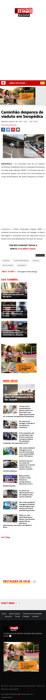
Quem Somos (14, 613)
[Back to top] (40, 694)
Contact (35, 616)
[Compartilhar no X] (8, 130)
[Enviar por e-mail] (18, 130)
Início (4, 613)
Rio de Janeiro (8, 265)
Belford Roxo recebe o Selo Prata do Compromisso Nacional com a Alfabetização (17, 481)
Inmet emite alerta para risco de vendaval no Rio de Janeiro (19, 397)
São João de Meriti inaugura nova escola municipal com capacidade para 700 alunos (27, 452)
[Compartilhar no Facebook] (3, 130)
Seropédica (22, 265)
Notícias (36, 261)
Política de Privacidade (32, 613)
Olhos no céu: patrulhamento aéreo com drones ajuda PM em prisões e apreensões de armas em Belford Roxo (19, 521)
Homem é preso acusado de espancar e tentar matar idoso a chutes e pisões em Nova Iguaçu (19, 466)
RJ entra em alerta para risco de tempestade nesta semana (26, 494)
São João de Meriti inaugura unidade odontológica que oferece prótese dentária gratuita (27, 506)
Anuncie (8, 616)
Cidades (26, 616)
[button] (3, 83)
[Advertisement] (23, 56)
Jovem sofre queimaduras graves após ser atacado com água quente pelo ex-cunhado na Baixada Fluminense (18, 411)
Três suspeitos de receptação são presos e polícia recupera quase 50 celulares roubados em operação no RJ (18, 438)
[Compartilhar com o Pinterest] (13, 130)
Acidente (6, 261)
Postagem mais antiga (27, 271)
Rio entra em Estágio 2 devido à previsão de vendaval (27, 424)
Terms (17, 616)
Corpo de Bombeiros (21, 261)
